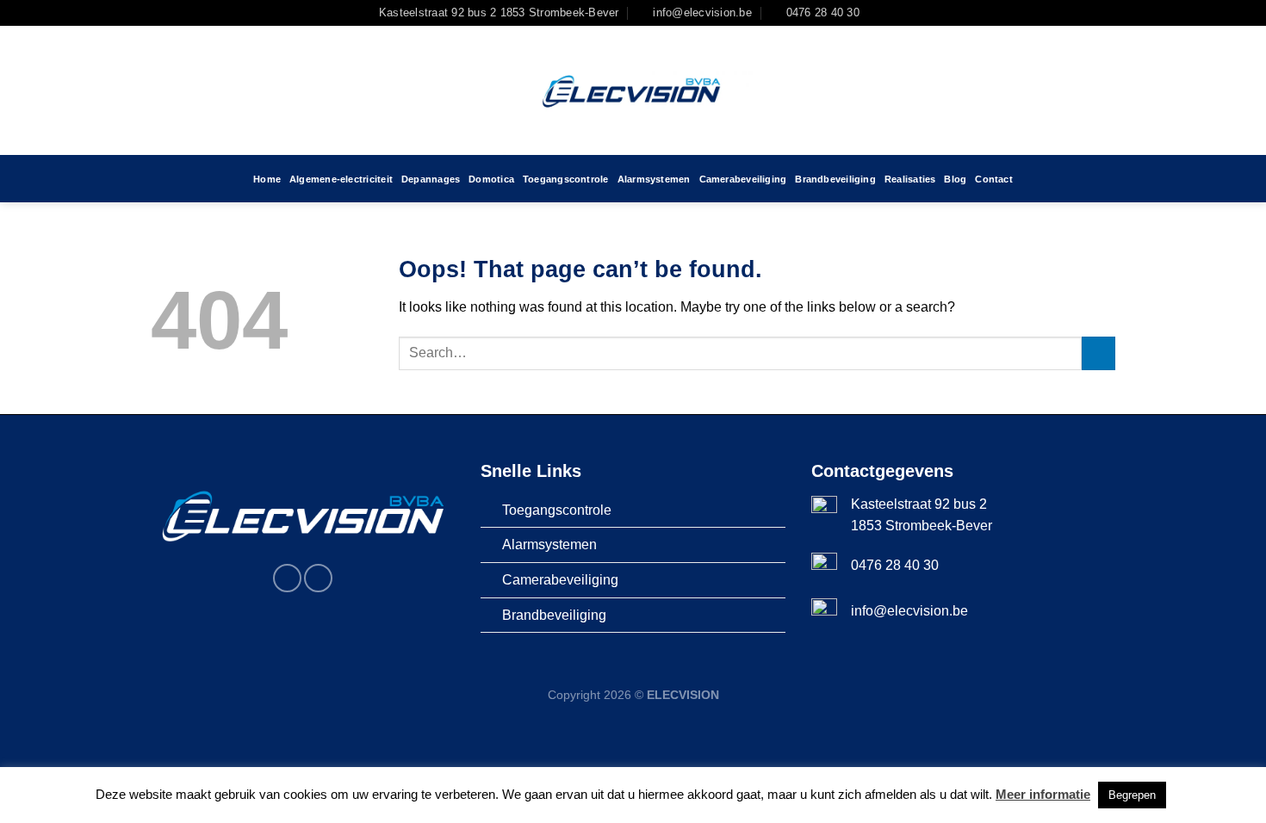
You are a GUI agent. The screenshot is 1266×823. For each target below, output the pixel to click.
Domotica (491, 179)
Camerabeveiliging (743, 179)
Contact (994, 179)
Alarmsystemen (654, 179)
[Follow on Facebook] (877, 13)
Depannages (430, 179)
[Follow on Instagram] (894, 13)
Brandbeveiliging (835, 179)
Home (267, 179)
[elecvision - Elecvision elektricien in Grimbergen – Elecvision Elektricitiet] (633, 90)
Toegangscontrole (566, 179)
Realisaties (909, 179)
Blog (955, 179)
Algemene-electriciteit (341, 179)
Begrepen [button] (1132, 795)
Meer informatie (1043, 794)
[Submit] (1098, 353)
